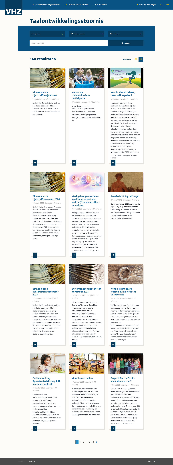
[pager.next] (96, 442)
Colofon (21, 461)
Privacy (32, 461)
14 (93, 442)
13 (88, 442)
